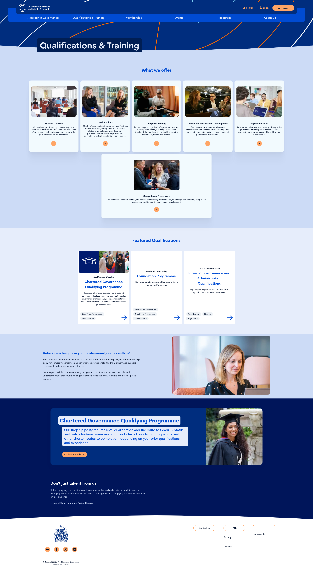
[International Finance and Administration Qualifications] (230, 317)
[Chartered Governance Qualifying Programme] (124, 317)
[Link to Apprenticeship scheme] (259, 143)
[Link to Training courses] (53, 143)
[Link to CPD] (207, 143)
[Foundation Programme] (177, 317)
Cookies (228, 546)
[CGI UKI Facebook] (56, 549)
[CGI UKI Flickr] (74, 549)
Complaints (259, 534)
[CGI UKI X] (65, 549)
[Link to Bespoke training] (156, 143)
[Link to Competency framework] (156, 209)
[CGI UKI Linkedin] (47, 549)
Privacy (227, 537)
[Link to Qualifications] (105, 143)
